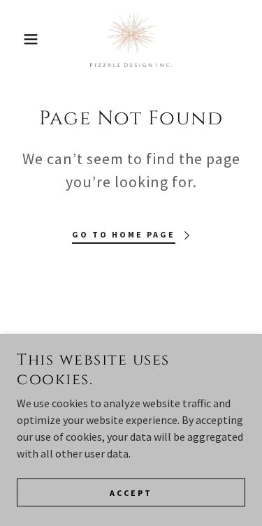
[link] (130, 39)
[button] (20, 39)
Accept (131, 493)
